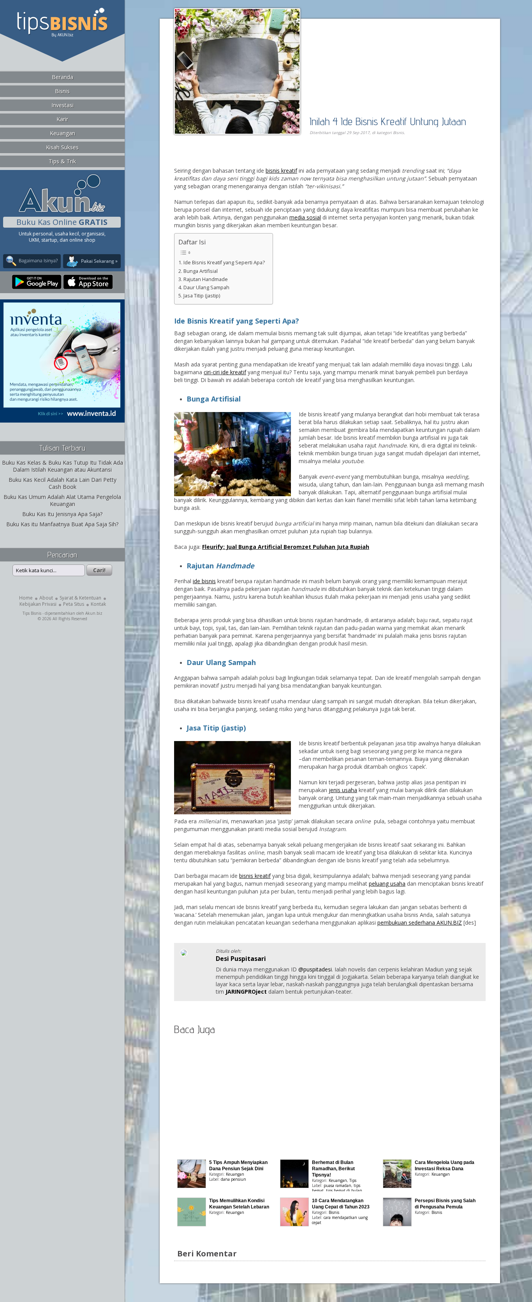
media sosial (305, 217)
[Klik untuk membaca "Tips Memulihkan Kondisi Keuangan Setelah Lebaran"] (191, 1224)
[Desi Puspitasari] (184, 954)
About (46, 597)
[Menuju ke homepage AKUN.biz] (62, 211)
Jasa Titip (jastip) (201, 295)
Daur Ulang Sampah (206, 287)
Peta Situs (73, 604)
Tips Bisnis (32, 613)
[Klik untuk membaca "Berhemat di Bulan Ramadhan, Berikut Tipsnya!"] (294, 1186)
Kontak (98, 604)
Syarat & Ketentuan (80, 597)
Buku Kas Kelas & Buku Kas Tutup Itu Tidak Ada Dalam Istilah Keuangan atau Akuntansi (62, 466)
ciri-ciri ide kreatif (225, 372)
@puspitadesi (315, 969)
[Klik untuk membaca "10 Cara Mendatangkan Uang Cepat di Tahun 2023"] (294, 1224)
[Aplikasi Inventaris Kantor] (62, 417)
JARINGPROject (246, 991)
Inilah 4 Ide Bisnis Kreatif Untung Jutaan (388, 121)
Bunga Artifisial (200, 271)
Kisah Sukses (62, 147)
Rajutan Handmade (205, 279)
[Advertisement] (264, 158)
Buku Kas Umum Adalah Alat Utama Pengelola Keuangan (62, 500)
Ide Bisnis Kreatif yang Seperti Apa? (224, 262)
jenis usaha (343, 790)
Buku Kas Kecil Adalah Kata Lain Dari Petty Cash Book (62, 483)
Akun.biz (93, 613)
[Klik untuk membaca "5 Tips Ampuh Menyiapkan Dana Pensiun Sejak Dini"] (191, 1186)
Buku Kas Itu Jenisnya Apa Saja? (62, 514)
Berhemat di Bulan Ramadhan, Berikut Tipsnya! (333, 1169)
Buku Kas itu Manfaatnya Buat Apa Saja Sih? (62, 524)
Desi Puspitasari (241, 958)
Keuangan (62, 133)
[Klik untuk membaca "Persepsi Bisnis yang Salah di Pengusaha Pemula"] (397, 1224)
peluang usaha (387, 883)
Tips (352, 1180)
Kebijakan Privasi (37, 604)
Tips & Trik (62, 161)
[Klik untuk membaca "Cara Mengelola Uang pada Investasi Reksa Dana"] (397, 1186)
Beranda (62, 77)
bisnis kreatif (281, 170)
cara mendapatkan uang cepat (340, 1220)
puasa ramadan (337, 1185)
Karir (62, 119)
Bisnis (62, 91)
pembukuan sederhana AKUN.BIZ (419, 922)
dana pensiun (233, 1179)
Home (26, 597)
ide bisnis (204, 581)
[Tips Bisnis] (62, 35)
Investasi (62, 105)
